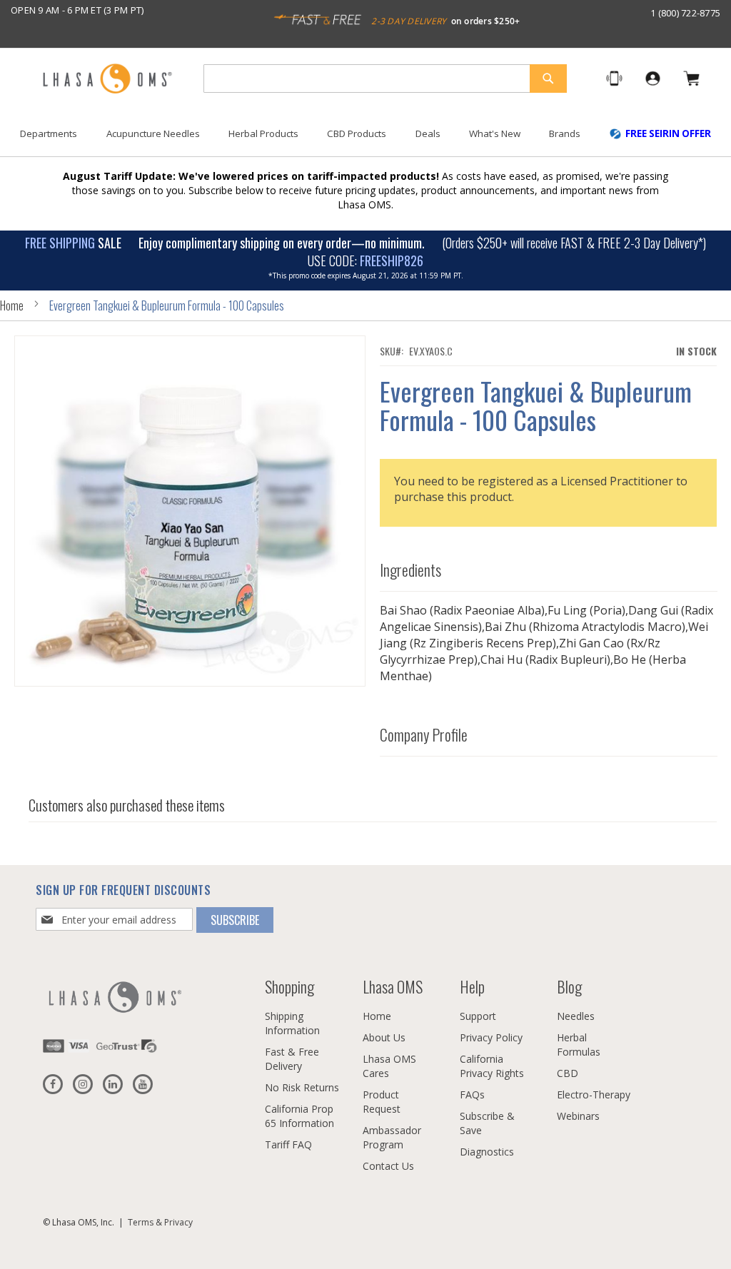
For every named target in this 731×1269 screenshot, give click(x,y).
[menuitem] (48, 133)
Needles (576, 1016)
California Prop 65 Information (299, 1116)
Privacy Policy (491, 1037)
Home (12, 305)
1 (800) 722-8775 (685, 12)
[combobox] (385, 78)
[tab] (548, 566)
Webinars (578, 1116)
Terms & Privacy (160, 1222)
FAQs (472, 1094)
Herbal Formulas (578, 1044)
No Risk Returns (302, 1087)
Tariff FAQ (288, 1144)
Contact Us (388, 1166)
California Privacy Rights (492, 1066)
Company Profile (424, 734)
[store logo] (107, 79)
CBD (567, 1073)
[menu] (365, 139)
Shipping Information (292, 1023)
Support (478, 1016)
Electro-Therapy (593, 1094)
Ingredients (410, 569)
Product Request (381, 1102)
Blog (569, 986)
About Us (384, 1037)
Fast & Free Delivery (292, 1059)
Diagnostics (487, 1151)
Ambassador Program (392, 1137)
